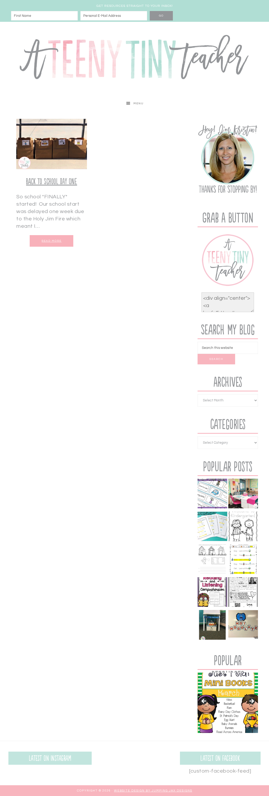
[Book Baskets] (212, 626)
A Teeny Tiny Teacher (134, 59)
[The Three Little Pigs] (212, 560)
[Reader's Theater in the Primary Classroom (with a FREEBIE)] (212, 527)
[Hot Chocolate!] (243, 626)
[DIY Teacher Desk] (243, 494)
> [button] (251, 701)
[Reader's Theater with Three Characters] (243, 560)
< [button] (204, 701)
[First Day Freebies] (243, 527)
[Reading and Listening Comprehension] (212, 593)
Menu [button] (138, 103)
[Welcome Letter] (243, 593)
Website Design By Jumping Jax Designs (153, 790)
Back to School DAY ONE (51, 181)
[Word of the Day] (212, 494)
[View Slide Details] (228, 703)
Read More (51, 241)
